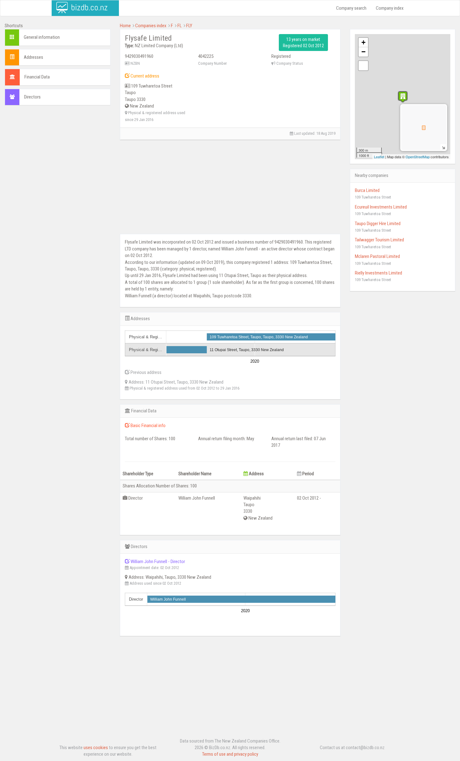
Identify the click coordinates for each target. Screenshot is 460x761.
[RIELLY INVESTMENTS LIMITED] (403, 97)
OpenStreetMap (418, 156)
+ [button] (363, 42)
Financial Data (37, 77)
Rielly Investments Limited (378, 273)
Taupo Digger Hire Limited (378, 223)
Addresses (33, 57)
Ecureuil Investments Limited (381, 207)
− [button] (363, 52)
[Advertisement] (57, 155)
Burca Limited (367, 190)
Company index (390, 8)
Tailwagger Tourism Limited (379, 240)
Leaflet (379, 156)
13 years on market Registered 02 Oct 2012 (303, 42)
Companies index (150, 25)
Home (125, 25)
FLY (189, 25)
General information (42, 37)
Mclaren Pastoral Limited (377, 256)
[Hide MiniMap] (443, 147)
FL (179, 25)
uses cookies (96, 747)
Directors (32, 97)
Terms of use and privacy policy (230, 754)
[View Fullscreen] (363, 65)
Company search (351, 8)
